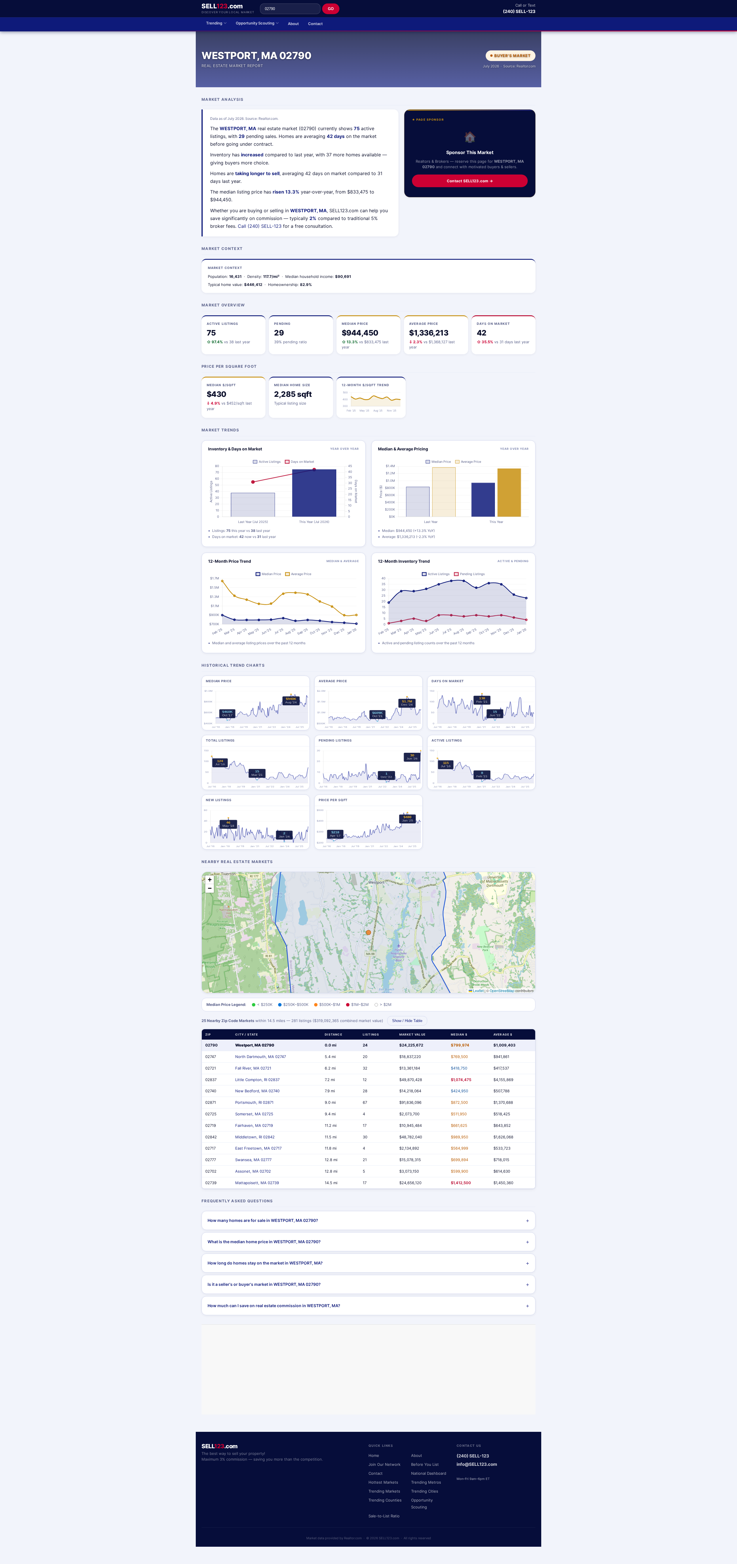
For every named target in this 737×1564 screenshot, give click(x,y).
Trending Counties (385, 1500)
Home (373, 1455)
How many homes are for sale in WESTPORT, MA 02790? (263, 1220)
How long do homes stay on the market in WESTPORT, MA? (265, 1262)
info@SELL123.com (477, 1464)
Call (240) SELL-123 (260, 226)
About (293, 23)
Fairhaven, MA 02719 (254, 1125)
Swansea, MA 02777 (253, 1159)
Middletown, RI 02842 (255, 1137)
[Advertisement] (368, 1369)
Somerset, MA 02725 (254, 1114)
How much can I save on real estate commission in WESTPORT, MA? (274, 1305)
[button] (209, 879)
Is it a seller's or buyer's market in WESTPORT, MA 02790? (264, 1284)
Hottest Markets (383, 1482)
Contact (315, 23)
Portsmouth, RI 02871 (254, 1102)
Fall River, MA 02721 (253, 1068)
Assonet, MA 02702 (253, 1171)
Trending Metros (426, 1482)
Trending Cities (424, 1491)
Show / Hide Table (407, 1021)
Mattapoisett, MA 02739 (257, 1182)
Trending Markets (384, 1491)
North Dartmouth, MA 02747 (260, 1056)
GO (331, 9)
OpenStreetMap (502, 990)
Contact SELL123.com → (470, 181)
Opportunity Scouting (255, 23)
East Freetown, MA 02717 (258, 1148)
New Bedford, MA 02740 (257, 1091)
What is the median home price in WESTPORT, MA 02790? (264, 1241)
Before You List (425, 1464)
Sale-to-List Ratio (384, 1516)
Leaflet (478, 990)
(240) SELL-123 (519, 11)
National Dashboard (428, 1473)
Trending (214, 23)
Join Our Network (384, 1464)
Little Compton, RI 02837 (257, 1079)
